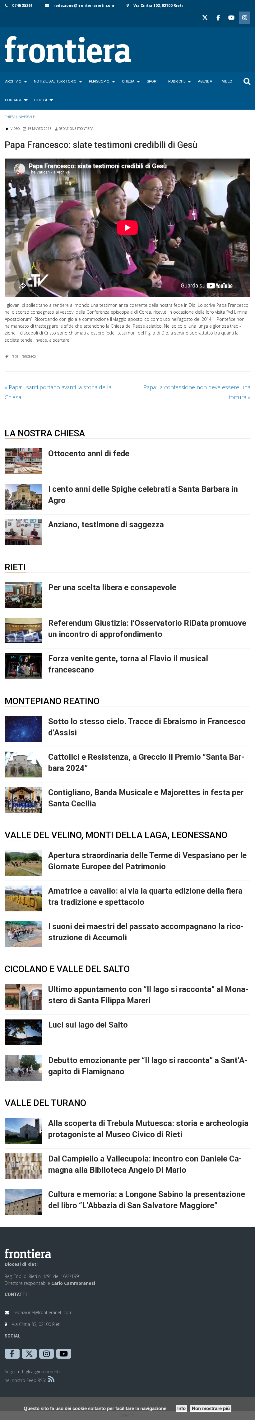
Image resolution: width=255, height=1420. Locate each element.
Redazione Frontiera (76, 128)
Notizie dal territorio (55, 81)
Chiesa (128, 81)
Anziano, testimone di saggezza (106, 524)
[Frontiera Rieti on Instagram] (244, 18)
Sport (152, 81)
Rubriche (176, 81)
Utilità (40, 100)
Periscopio (99, 81)
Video (227, 81)
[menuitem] (14, 81)
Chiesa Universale (20, 117)
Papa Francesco (23, 356)
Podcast (13, 100)
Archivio (13, 81)
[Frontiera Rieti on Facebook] (218, 17)
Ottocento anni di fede (88, 453)
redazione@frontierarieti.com (83, 5)
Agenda (205, 81)
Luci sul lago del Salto (88, 1024)
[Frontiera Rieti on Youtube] (231, 17)
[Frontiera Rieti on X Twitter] (205, 17)
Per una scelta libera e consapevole (112, 587)
